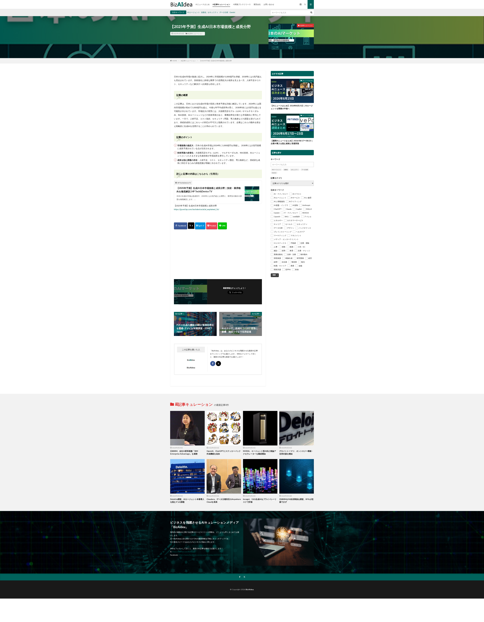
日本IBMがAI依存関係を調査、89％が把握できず (296, 500)
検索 (274, 275)
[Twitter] (191, 225)
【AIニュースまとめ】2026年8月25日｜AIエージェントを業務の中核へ (292, 107)
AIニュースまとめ (202, 4)
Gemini (232, 12)
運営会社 (257, 4)
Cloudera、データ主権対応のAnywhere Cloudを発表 (224, 500)
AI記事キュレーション (221, 4)
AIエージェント (193, 12)
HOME (174, 61)
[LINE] (222, 225)
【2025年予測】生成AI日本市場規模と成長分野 (216, 61)
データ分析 (223, 12)
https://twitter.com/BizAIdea (183, 552)
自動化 (203, 12)
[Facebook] (180, 225)
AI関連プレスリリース (242, 4)
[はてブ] (200, 225)
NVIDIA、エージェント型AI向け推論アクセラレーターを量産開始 (259, 452)
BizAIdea (250, 589)
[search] (311, 12)
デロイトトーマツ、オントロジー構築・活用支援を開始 (296, 452)
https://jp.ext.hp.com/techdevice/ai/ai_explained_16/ (196, 209)
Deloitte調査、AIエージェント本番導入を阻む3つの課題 (187, 500)
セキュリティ (213, 12)
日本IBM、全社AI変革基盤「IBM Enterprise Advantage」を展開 (184, 452)
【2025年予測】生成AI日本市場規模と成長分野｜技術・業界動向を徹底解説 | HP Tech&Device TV (209, 190)
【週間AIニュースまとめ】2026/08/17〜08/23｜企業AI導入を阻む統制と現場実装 (292, 142)
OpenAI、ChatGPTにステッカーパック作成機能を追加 (224, 452)
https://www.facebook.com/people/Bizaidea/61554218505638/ (204, 555)
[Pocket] (211, 225)
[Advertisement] (218, 254)
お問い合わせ (269, 4)
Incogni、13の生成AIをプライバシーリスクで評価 (259, 500)
